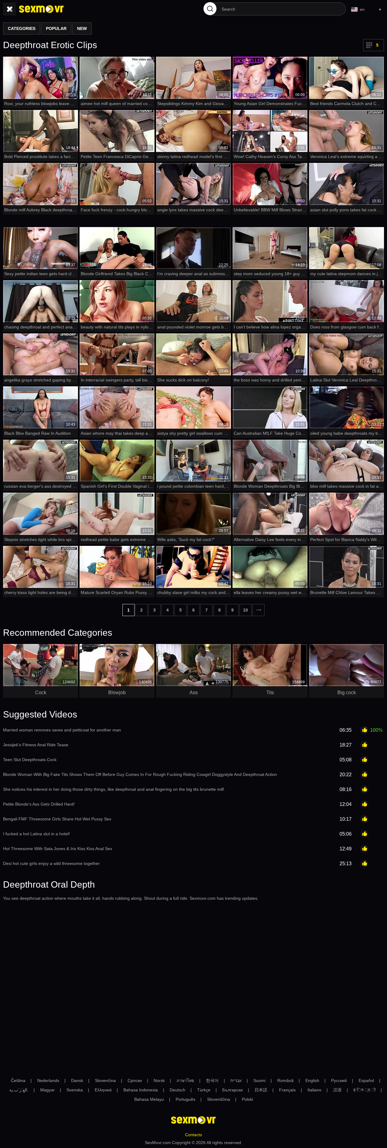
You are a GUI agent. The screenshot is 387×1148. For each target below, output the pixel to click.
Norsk (159, 1080)
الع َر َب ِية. (18, 1089)
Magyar (47, 1089)
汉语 (337, 1089)
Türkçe (203, 1089)
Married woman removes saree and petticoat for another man (62, 729)
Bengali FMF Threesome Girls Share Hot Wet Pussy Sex (57, 818)
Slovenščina (218, 1099)
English (312, 1080)
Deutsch (177, 1089)
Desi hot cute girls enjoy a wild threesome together (51, 863)
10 (245, 610)
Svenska (75, 1089)
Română (285, 1080)
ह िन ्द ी (364, 1089)
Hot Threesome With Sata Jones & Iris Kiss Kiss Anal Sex (57, 848)
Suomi (259, 1080)
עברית (236, 1080)
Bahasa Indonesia (140, 1089)
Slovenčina (105, 1080)
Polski (247, 1099)
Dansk (77, 1080)
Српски (135, 1080)
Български (232, 1089)
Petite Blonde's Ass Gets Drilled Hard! (39, 804)
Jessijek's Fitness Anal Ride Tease (35, 744)
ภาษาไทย (185, 1080)
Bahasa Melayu (149, 1099)
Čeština (18, 1080)
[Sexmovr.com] (41, 9)
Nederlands (48, 1080)
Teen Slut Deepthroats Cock (30, 759)
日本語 (261, 1089)
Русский (339, 1080)
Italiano (314, 1089)
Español (366, 1080)
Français (287, 1089)
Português (185, 1099)
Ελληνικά (103, 1089)
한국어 (212, 1080)
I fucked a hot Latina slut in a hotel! (36, 833)
